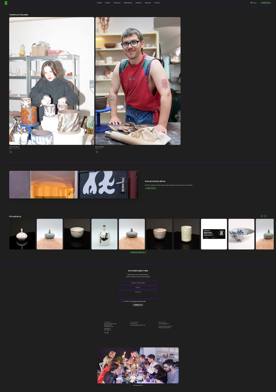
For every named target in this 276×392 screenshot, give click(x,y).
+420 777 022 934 (166, 327)
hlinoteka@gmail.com (164, 323)
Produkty (117, 2)
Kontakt (157, 2)
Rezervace (266, 2)
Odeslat (138, 305)
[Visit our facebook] (107, 333)
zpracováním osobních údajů (137, 301)
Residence (128, 2)
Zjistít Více (151, 188)
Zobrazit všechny (138, 252)
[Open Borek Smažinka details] (96, 152)
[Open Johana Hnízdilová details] (10, 152)
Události (138, 2)
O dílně (99, 2)
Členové (148, 2)
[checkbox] (121, 301)
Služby (107, 2)
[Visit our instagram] (105, 333)
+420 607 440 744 (167, 326)
